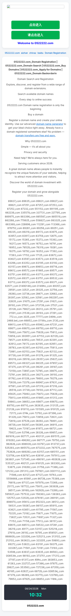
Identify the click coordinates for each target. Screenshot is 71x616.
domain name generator (49, 123)
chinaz (32, 52)
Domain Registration (55, 52)
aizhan (24, 52)
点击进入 (35, 25)
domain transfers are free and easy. (36, 135)
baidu (40, 52)
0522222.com (12, 52)
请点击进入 (35, 35)
